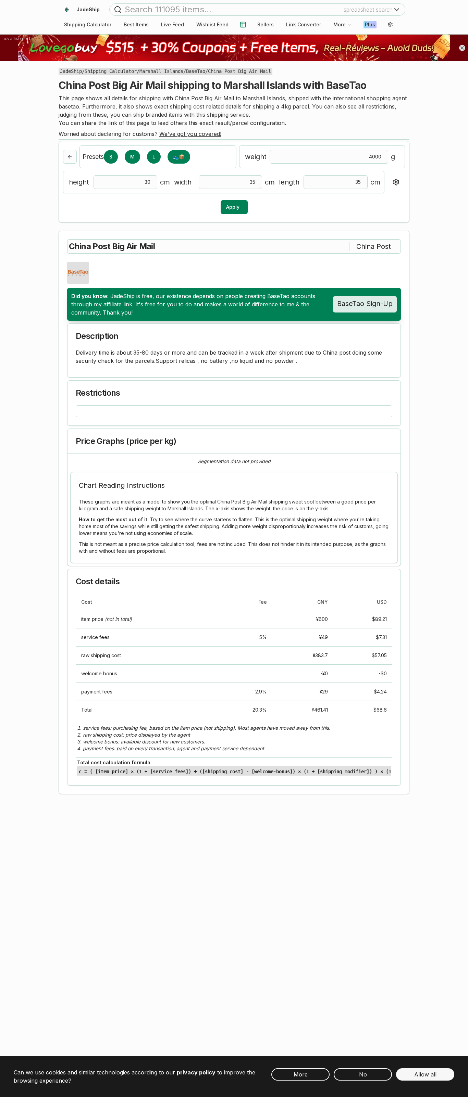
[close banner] (462, 48)
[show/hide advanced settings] (396, 182)
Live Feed (172, 24)
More (339, 24)
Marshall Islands (161, 71)
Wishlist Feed (212, 24)
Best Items (136, 24)
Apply (232, 207)
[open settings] (390, 24)
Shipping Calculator (111, 71)
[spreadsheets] (242, 24)
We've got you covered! (190, 133)
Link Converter (303, 24)
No (363, 1074)
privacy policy (196, 1072)
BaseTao (195, 71)
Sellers (265, 24)
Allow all (425, 1074)
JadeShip (71, 71)
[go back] (70, 157)
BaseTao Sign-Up (365, 303)
